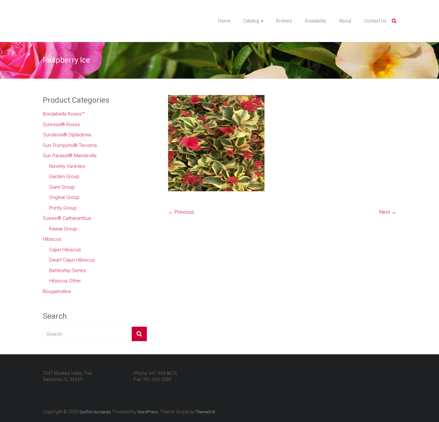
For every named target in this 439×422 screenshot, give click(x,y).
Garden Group (64, 176)
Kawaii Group (63, 229)
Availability (315, 20)
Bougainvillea (57, 291)
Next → (387, 212)
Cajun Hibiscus (65, 250)
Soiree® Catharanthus (67, 218)
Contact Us (375, 20)
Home (224, 20)
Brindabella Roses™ (64, 114)
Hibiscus (52, 239)
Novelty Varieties (67, 166)
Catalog (251, 20)
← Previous (181, 212)
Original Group (64, 197)
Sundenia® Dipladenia (67, 135)
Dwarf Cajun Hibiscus (72, 260)
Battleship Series (67, 270)
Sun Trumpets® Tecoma (70, 145)
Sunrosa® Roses (61, 124)
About (345, 20)
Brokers (284, 20)
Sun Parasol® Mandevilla (69, 156)
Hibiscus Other (65, 281)
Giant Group (62, 187)
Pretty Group (62, 208)
